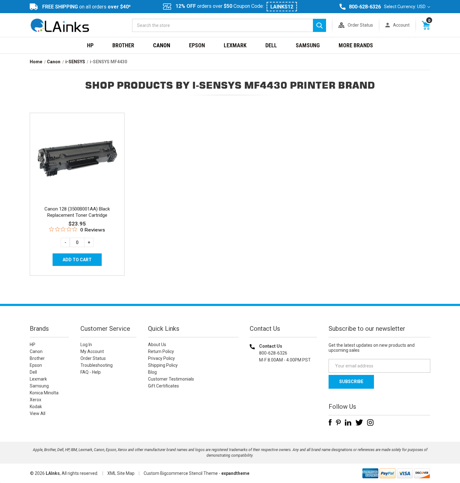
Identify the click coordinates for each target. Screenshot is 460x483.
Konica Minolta (44, 392)
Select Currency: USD (405, 6)
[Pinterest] (338, 422)
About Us (157, 344)
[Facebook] (330, 422)
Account (401, 25)
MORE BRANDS (356, 45)
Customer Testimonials (171, 379)
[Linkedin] (348, 422)
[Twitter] (359, 422)
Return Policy (161, 351)
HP (90, 45)
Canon (161, 45)
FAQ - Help (90, 372)
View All (37, 413)
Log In (86, 344)
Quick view (76, 151)
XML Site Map (121, 473)
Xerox (35, 399)
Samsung (308, 45)
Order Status (360, 25)
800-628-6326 (365, 7)
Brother (123, 45)
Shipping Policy (163, 365)
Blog (152, 372)
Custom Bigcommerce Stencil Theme (181, 473)
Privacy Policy (161, 358)
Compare (75, 165)
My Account (92, 351)
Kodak (36, 406)
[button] (283, 400)
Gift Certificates (163, 385)
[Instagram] (370, 422)
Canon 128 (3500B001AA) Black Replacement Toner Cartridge (77, 212)
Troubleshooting (96, 365)
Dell (271, 45)
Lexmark (235, 45)
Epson (197, 45)
